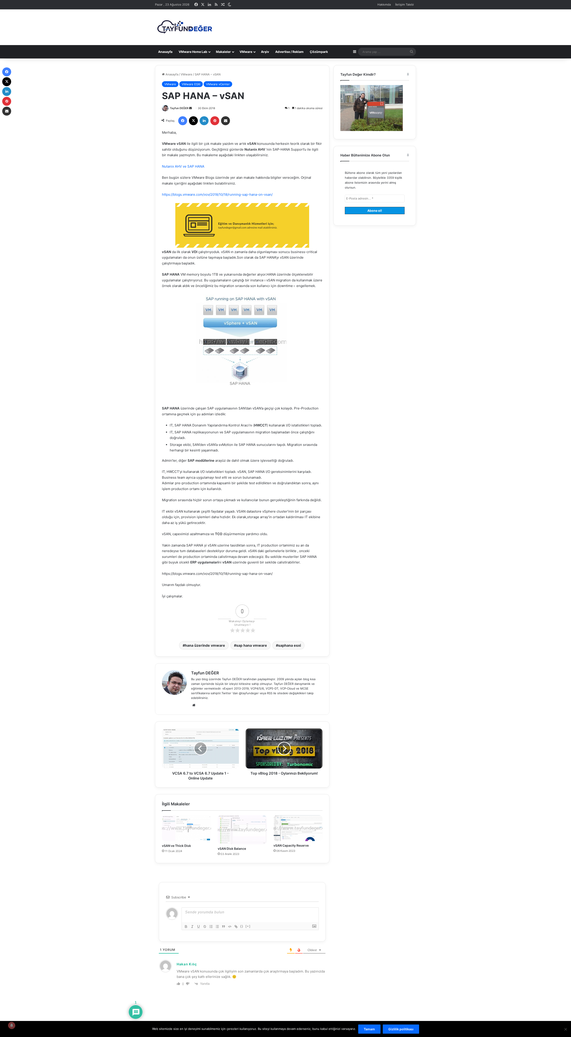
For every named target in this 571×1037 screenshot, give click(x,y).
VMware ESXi (191, 84)
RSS (269, 693)
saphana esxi (289, 645)
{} (241, 926)
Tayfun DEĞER (179, 108)
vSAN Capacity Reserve (291, 845)
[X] (193, 120)
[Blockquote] (223, 926)
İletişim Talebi (404, 4)
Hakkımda (384, 4)
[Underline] (198, 926)
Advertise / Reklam (289, 52)
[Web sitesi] (194, 705)
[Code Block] (230, 926)
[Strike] (205, 926)
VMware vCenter (218, 84)
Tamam (369, 1029)
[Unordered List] (217, 926)
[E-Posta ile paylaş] (225, 120)
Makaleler (223, 52)
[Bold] (186, 926)
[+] (248, 926)
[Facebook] (182, 120)
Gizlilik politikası (401, 1029)
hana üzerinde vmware (205, 645)
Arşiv (265, 52)
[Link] (236, 926)
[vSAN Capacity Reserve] (298, 828)
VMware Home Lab (193, 52)
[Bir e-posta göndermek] (190, 108)
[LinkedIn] (204, 120)
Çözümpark (319, 52)
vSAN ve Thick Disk (176, 846)
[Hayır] (565, 1029)
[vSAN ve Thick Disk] (186, 828)
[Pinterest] (214, 120)
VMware (246, 52)
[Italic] (192, 926)
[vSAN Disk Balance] (242, 829)
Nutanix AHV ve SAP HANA (183, 166)
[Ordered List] (211, 926)
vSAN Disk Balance (232, 848)
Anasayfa (165, 52)
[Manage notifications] (11, 1025)
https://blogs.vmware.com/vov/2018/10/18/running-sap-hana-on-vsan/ (217, 194)
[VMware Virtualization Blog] (184, 27)
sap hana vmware (251, 645)
